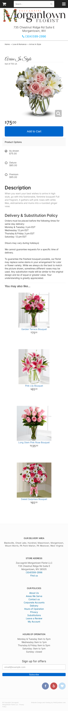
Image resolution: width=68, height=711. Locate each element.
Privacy (34, 612)
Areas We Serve (34, 596)
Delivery (34, 605)
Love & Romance (19, 44)
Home (7, 44)
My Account (34, 621)
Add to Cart (34, 131)
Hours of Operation (34, 608)
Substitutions (34, 615)
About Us (34, 593)
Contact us (34, 599)
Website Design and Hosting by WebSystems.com (48, 702)
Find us (34, 575)
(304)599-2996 (35, 36)
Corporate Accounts (34, 602)
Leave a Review (34, 618)
